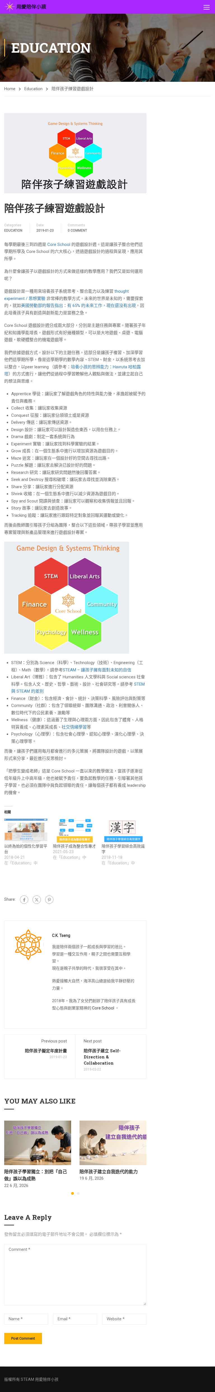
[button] (72, 1193)
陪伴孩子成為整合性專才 (74, 846)
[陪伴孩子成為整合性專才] (74, 831)
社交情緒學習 (74, 727)
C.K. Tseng (61, 935)
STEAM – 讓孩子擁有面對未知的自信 (97, 669)
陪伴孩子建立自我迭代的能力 (109, 1171)
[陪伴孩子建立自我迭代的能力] (113, 1142)
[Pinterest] (49, 899)
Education (33, 88)
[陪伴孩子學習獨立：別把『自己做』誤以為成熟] (37, 1142)
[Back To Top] (203, 1382)
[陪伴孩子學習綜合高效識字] (123, 831)
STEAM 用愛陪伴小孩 (40, 1379)
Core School (58, 244)
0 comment (77, 230)
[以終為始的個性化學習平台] (25, 831)
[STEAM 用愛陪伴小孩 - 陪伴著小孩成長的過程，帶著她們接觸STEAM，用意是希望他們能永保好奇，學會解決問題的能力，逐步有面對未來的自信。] (25, 6)
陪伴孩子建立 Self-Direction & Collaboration (102, 1057)
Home (9, 88)
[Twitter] (36, 899)
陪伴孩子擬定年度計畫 (46, 1050)
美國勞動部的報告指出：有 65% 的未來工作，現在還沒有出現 (78, 305)
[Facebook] (24, 899)
